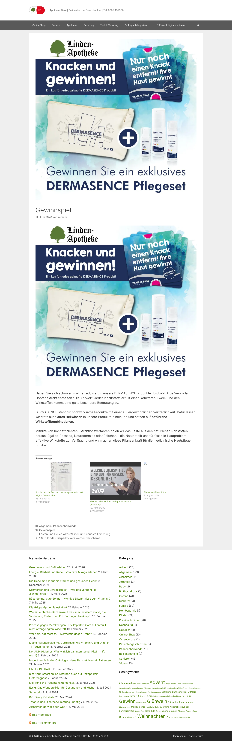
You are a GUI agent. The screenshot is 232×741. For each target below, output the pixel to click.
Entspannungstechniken (163, 696)
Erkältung (177, 696)
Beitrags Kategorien (136, 25)
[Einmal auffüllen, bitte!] (169, 476)
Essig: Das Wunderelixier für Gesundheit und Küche (61, 687)
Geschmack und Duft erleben (47, 567)
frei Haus (186, 696)
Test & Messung (109, 25)
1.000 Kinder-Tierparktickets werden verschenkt (69, 538)
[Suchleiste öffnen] (198, 25)
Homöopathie (127, 610)
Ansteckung (176, 683)
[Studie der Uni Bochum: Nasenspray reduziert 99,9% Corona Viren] (61, 476)
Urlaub (122, 717)
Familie (123, 605)
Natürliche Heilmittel (154, 707)
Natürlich (125, 629)
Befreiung (166, 692)
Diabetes (125, 601)
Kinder (123, 615)
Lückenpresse (124, 707)
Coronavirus (124, 696)
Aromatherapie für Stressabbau (148, 692)
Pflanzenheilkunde (65, 526)
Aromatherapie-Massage (141, 688)
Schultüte (150, 711)
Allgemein (45, 526)
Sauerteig (35, 692)
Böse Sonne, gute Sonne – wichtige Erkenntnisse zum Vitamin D (69, 598)
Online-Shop (127, 634)
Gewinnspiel (47, 530)
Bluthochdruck (128, 591)
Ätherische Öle (184, 717)
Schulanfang (140, 711)
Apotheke (72, 25)
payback (184, 707)
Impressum (179, 736)
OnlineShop (38, 25)
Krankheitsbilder (129, 620)
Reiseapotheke (128, 653)
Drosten (143, 696)
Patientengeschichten (133, 644)
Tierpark (181, 711)
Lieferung (189, 702)
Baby (122, 586)
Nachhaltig (126, 625)
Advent (123, 567)
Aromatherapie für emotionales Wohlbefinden (170, 688)
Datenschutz (196, 736)
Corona (123, 596)
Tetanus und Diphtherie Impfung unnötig (54, 702)
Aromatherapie (125, 688)
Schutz (158, 711)
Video (123, 663)
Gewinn (127, 701)
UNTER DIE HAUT (40, 669)
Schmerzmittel (126, 711)
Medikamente (138, 707)
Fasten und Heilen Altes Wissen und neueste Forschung (74, 534)
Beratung (89, 25)
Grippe (171, 702)
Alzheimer (125, 576)
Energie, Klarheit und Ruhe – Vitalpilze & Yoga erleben (63, 572)
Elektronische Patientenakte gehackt (52, 682)
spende (166, 711)
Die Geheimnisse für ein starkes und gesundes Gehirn (63, 581)
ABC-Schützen (143, 683)
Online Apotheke (171, 707)
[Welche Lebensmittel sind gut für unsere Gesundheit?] (115, 481)
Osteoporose (127, 639)
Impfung (179, 702)
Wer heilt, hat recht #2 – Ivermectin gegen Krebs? (60, 633)
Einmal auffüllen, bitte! (155, 492)
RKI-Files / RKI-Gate (41, 697)
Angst (168, 683)
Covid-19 (134, 696)
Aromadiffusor (187, 683)
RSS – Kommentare (44, 722)
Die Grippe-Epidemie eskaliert (48, 607)
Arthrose (124, 581)
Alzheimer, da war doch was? (48, 706)
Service (56, 25)
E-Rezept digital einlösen (171, 25)
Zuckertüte (172, 717)
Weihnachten (151, 716)
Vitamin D (132, 717)
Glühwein (157, 701)
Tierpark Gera (191, 711)
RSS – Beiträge (41, 714)
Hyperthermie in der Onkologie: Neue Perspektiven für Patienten (70, 660)
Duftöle (150, 696)
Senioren (124, 658)
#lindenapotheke (127, 683)
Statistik (174, 711)
